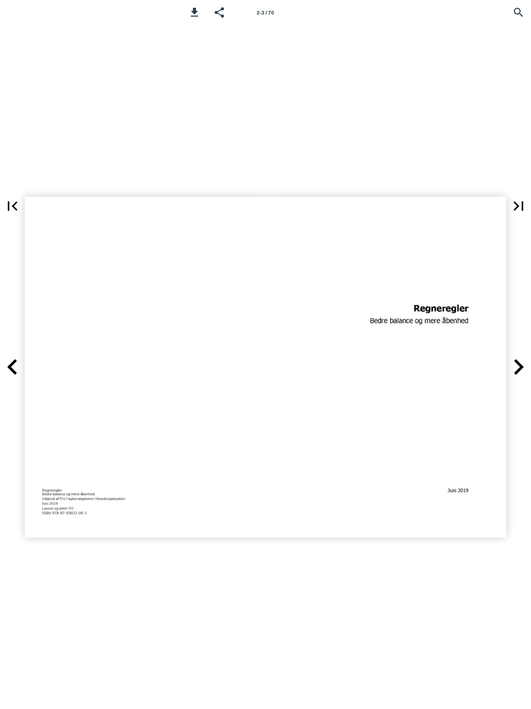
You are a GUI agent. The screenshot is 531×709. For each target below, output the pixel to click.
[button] (194, 12)
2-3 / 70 (265, 13)
